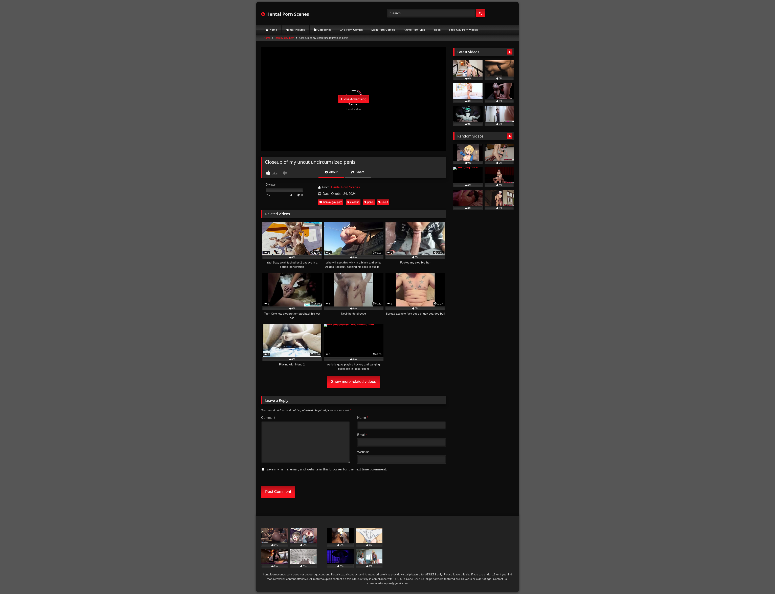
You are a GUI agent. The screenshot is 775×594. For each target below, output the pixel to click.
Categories (324, 29)
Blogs (437, 29)
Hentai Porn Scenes (287, 14)
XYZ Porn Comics (351, 29)
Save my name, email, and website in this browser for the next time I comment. (326, 469)
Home (273, 29)
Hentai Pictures (295, 29)
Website (363, 452)
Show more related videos (353, 381)
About (332, 172)
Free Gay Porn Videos (463, 29)
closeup (354, 202)
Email (362, 435)
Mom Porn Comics (383, 29)
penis (370, 202)
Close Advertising (353, 99)
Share (359, 172)
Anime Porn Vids (414, 29)
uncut (385, 202)
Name (362, 417)
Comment (268, 417)
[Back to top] (762, 582)
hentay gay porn (284, 37)
